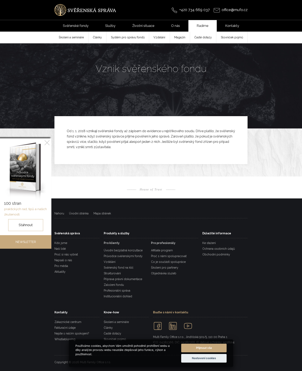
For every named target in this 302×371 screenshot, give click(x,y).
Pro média (61, 266)
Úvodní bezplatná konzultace (123, 250)
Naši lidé (60, 248)
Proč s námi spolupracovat (169, 256)
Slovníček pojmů (115, 339)
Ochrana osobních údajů (218, 248)
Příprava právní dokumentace (123, 279)
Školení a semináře (116, 322)
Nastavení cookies (204, 358)
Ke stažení (209, 243)
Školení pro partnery (164, 267)
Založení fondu (114, 284)
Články (108, 327)
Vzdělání (109, 261)
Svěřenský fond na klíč (119, 267)
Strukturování (112, 273)
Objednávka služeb (163, 273)
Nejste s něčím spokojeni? (71, 333)
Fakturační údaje (65, 327)
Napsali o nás (63, 260)
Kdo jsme (60, 243)
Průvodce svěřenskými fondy (123, 256)
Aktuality (60, 271)
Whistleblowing (64, 339)
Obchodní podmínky (216, 254)
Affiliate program (162, 250)
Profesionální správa (117, 290)
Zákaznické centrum (67, 322)
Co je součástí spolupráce (168, 261)
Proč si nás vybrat (66, 254)
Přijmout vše (204, 347)
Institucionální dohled (118, 296)
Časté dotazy (112, 333)
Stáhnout (26, 225)
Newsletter (26, 242)
